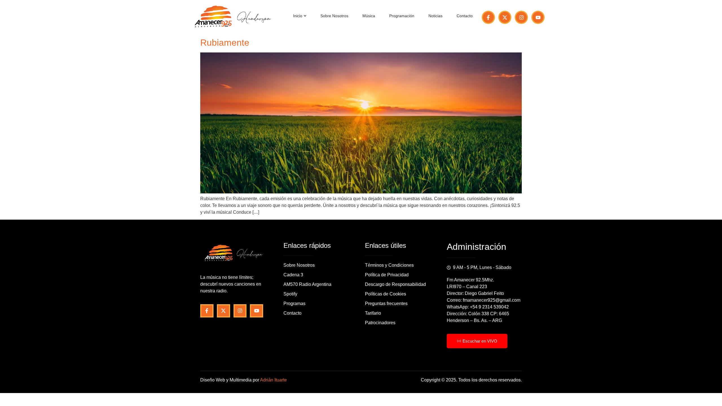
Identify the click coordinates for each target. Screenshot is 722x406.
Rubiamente (224, 42)
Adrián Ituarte (273, 380)
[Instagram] (521, 17)
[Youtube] (538, 17)
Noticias (435, 16)
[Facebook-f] (488, 17)
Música (368, 16)
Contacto (465, 16)
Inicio (297, 16)
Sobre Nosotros (334, 16)
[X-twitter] (505, 17)
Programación (401, 16)
